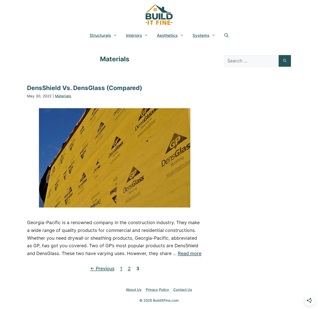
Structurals (100, 35)
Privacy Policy (157, 289)
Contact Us (182, 289)
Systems (201, 35)
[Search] (285, 61)
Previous (102, 268)
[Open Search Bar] (226, 35)
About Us (133, 289)
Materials (63, 96)
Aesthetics (167, 35)
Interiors (134, 35)
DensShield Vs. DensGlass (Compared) (84, 88)
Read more (189, 253)
